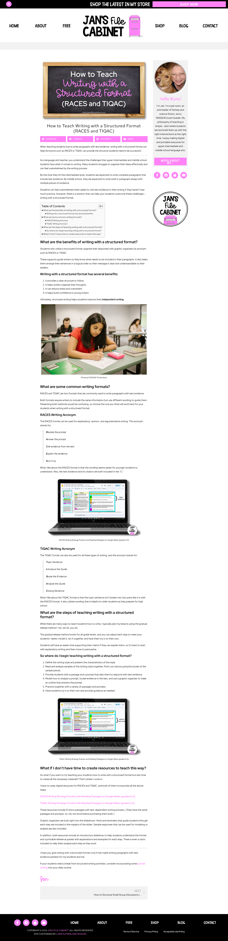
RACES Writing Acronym (57, 220)
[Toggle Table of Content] (99, 206)
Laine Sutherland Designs (71, 934)
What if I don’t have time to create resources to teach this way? (72, 234)
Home (14, 25)
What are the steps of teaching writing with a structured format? (72, 227)
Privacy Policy (151, 931)
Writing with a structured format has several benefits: (70, 213)
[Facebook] (166, 175)
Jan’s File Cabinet (58, 930)
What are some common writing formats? (62, 217)
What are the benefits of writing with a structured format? (69, 210)
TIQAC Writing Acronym (57, 223)
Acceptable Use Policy (174, 931)
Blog (183, 25)
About (41, 25)
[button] (9, 4)
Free (66, 25)
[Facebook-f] (157, 175)
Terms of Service (131, 931)
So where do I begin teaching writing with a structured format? (74, 230)
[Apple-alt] (175, 175)
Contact (210, 25)
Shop (160, 25)
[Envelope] (183, 175)
